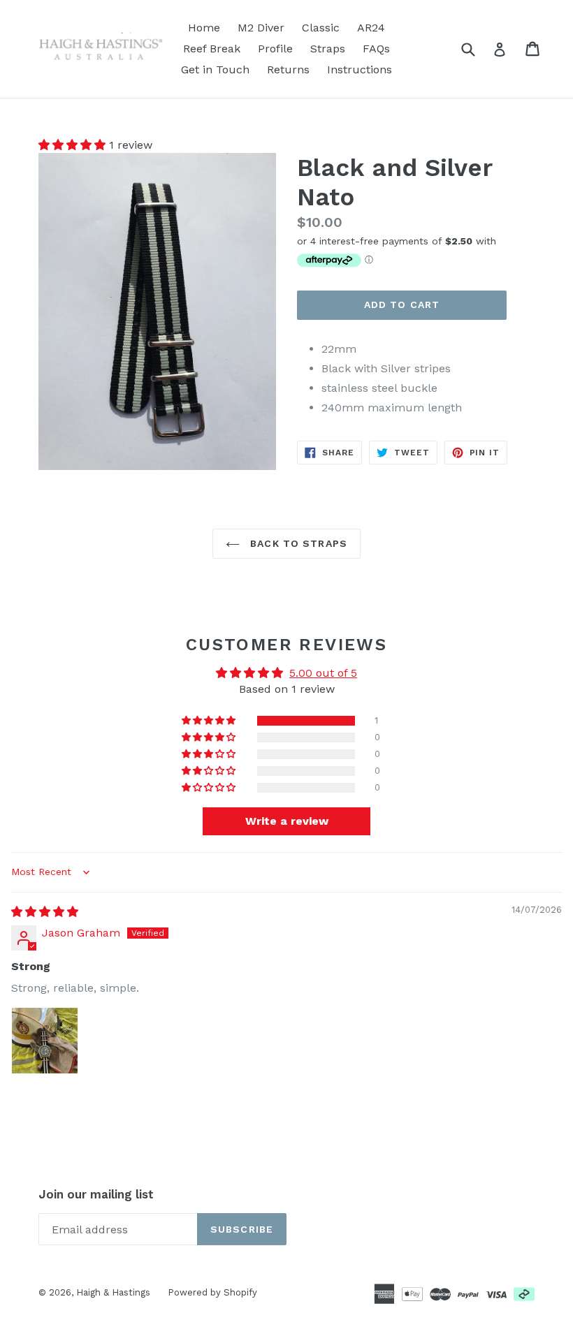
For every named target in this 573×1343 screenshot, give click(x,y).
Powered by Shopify (212, 1292)
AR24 (371, 27)
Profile (275, 48)
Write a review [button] (286, 821)
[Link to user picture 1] (44, 1040)
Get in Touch (215, 69)
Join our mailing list (96, 1194)
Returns (288, 69)
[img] (44, 911)
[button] (73, 145)
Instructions (359, 69)
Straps (327, 48)
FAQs (376, 48)
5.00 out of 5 (323, 673)
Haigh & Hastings (113, 1292)
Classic (321, 27)
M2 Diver (261, 27)
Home (204, 27)
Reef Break (211, 48)
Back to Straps (297, 543)
